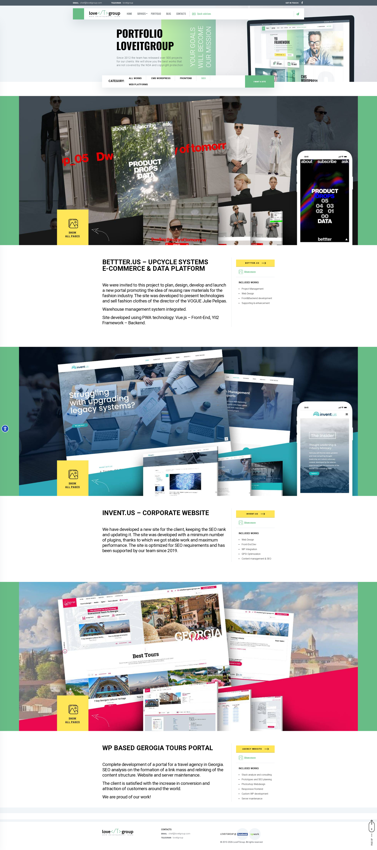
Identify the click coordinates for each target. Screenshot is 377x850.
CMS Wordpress (161, 78)
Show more (250, 272)
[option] (188, 45)
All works (135, 78)
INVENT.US (252, 514)
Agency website (252, 749)
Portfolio (156, 13)
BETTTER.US (252, 263)
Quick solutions (204, 13)
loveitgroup (128, 3)
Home (129, 13)
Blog (168, 13)
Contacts (181, 13)
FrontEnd (186, 78)
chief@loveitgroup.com (91, 3)
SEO (203, 78)
